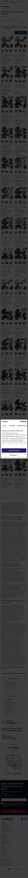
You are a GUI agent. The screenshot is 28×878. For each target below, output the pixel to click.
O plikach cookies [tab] (21, 425)
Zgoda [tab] (4, 425)
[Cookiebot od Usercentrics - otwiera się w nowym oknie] (20, 422)
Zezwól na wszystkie (14, 450)
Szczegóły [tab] (12, 425)
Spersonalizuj (13, 455)
